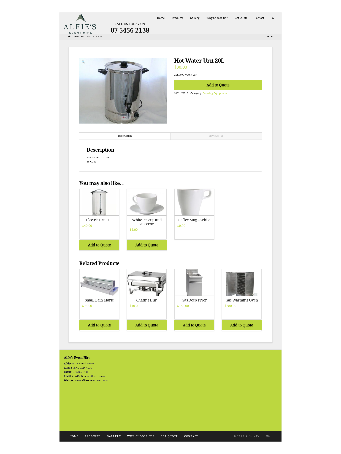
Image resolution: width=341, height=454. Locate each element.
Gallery (114, 436)
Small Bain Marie (99, 300)
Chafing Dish (146, 300)
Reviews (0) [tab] (216, 135)
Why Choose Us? (140, 436)
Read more (99, 209)
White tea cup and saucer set (147, 222)
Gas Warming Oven (242, 300)
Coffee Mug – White (194, 220)
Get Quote (169, 436)
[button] (83, 62)
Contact (191, 436)
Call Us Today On (130, 24)
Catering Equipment (215, 93)
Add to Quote (218, 85)
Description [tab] (125, 135)
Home (74, 436)
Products (93, 436)
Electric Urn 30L (99, 220)
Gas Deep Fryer (194, 300)
